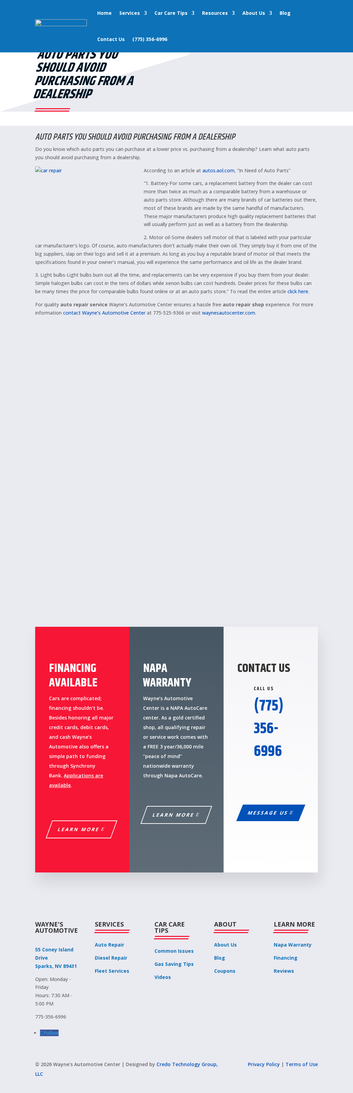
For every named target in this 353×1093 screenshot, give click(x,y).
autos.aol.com (218, 170)
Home (104, 13)
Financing (285, 957)
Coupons (224, 971)
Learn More (79, 829)
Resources (215, 13)
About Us (253, 13)
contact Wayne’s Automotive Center (104, 312)
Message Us (268, 812)
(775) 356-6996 (149, 39)
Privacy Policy (264, 1064)
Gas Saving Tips (174, 964)
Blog (285, 13)
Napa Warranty (293, 944)
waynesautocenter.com (228, 312)
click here (298, 291)
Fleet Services (112, 971)
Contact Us (111, 39)
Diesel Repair (111, 957)
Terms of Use (301, 1064)
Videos (162, 977)
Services (129, 13)
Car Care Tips (171, 13)
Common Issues (174, 951)
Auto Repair (109, 944)
